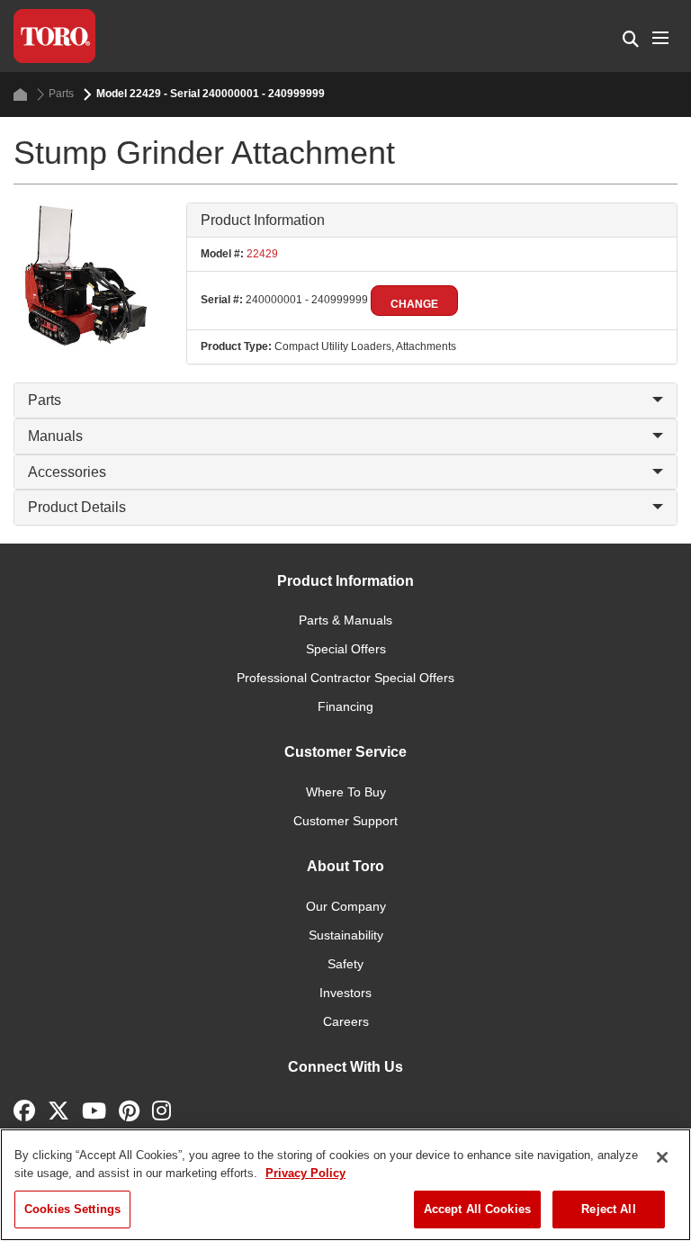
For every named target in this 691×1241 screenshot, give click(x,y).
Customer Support (345, 821)
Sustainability (346, 935)
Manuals (55, 436)
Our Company (346, 906)
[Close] (662, 1157)
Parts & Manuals (345, 620)
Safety (345, 964)
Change (414, 304)
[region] (345, 1185)
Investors (345, 992)
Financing (345, 706)
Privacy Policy (305, 1173)
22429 (261, 253)
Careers (346, 1021)
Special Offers (346, 649)
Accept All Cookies (477, 1209)
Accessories (67, 472)
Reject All (608, 1209)
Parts (61, 93)
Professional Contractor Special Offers (345, 677)
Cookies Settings (72, 1209)
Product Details (77, 507)
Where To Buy (346, 792)
